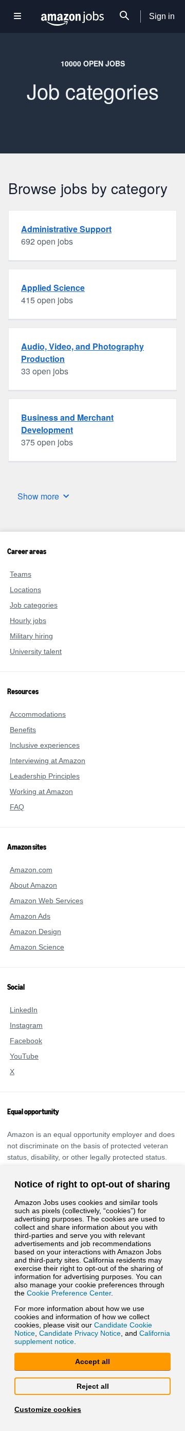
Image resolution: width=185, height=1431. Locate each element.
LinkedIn (23, 1009)
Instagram (26, 1025)
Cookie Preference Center (67, 1290)
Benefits (23, 729)
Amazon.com (31, 869)
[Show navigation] (17, 16)
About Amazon (34, 885)
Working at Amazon (42, 791)
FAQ (16, 806)
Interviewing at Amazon (48, 760)
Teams (20, 574)
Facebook (25, 1040)
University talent (36, 651)
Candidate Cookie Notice (104, 1323)
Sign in (162, 16)
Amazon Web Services (45, 900)
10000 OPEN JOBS (92, 63)
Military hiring (32, 635)
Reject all (92, 1386)
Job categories (32, 604)
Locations (25, 589)
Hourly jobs (28, 620)
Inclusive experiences (43, 744)
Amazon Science (36, 946)
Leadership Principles (43, 775)
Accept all (92, 1361)
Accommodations (38, 714)
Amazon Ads (30, 915)
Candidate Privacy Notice (54, 1332)
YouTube (23, 1055)
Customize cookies (45, 1409)
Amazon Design (35, 931)
